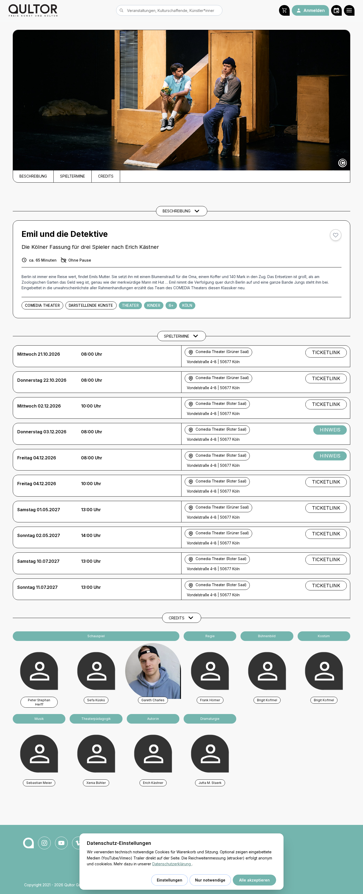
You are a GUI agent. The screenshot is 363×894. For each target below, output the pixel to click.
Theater (130, 305)
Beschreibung (33, 176)
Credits (105, 176)
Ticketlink (326, 352)
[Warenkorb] (284, 10)
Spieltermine (72, 176)
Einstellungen (169, 880)
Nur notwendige (210, 880)
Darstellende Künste (91, 305)
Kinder (153, 305)
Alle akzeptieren (254, 880)
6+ (171, 305)
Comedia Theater (42, 305)
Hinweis (330, 430)
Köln (187, 305)
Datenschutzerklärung (172, 864)
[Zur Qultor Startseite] (33, 10)
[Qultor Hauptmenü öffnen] (349, 10)
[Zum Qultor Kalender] (336, 10)
